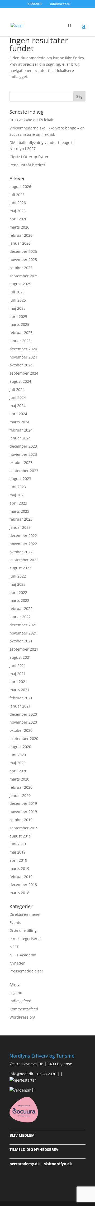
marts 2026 (19, 227)
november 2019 (23, 811)
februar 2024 (21, 430)
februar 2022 (21, 608)
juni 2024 (18, 397)
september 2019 (24, 827)
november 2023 (23, 454)
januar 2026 (20, 243)
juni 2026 (18, 202)
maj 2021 (18, 673)
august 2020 (20, 746)
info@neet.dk (21, 1073)
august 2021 (20, 657)
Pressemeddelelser (26, 970)
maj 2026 (18, 210)
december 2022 (23, 535)
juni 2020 (18, 754)
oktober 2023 (21, 462)
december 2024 (23, 348)
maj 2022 (18, 584)
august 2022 (20, 567)
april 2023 (18, 503)
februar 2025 (21, 332)
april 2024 (18, 413)
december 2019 (23, 803)
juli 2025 (17, 291)
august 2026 (20, 186)
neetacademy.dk (25, 1163)
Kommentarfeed (24, 1008)
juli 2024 (17, 389)
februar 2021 (21, 697)
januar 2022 (20, 616)
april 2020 (18, 770)
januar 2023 (20, 527)
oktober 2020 (21, 730)
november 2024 (23, 357)
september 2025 (24, 275)
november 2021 (23, 633)
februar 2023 (21, 519)
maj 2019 (18, 852)
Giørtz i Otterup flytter (29, 156)
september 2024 (24, 373)
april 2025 (18, 316)
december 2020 (23, 714)
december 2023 (23, 446)
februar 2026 (21, 235)
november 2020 (23, 722)
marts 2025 (19, 324)
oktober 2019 (21, 819)
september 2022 (24, 559)
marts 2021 (19, 689)
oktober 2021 (21, 640)
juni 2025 (18, 300)
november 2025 (23, 259)
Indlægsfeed (20, 1000)
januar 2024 (20, 437)
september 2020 (24, 738)
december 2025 (23, 251)
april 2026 (18, 218)
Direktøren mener (25, 914)
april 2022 (18, 592)
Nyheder (17, 963)
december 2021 (23, 624)
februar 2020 (21, 787)
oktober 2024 (21, 364)
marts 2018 (19, 892)
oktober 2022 (21, 551)
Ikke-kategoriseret (25, 938)
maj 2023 (18, 494)
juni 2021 (18, 665)
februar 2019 (21, 876)
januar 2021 (20, 706)
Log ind (16, 992)
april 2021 (18, 681)
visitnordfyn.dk (58, 1163)
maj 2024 (18, 405)
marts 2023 (19, 511)
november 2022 (23, 543)
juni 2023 (18, 486)
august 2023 (20, 478)
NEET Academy (23, 954)
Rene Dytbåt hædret (27, 164)
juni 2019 (18, 843)
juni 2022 (18, 576)
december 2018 (23, 884)
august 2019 (20, 836)
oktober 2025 (21, 267)
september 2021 (24, 649)
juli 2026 (17, 194)
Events (15, 922)
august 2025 (20, 283)
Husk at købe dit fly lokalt (32, 119)
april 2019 (18, 860)
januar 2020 (20, 795)
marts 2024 (19, 421)
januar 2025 (20, 340)
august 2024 (20, 381)
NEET (14, 946)
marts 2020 (19, 779)
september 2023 (24, 470)
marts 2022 (19, 600)
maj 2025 (18, 308)
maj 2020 (18, 762)
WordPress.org (22, 1017)
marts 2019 (19, 868)
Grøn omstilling (23, 930)
